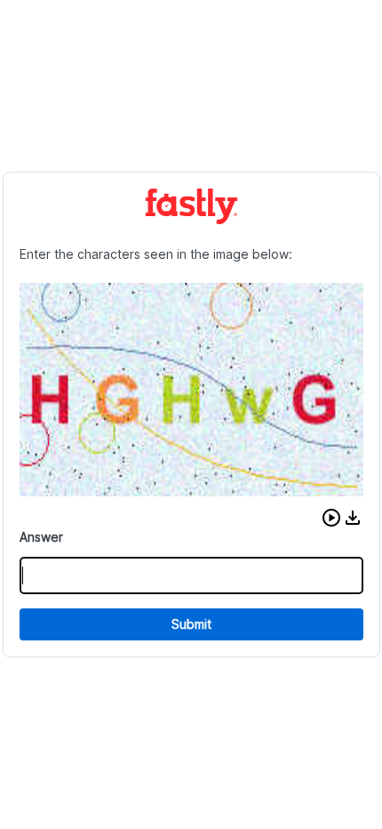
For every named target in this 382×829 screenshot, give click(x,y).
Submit (191, 624)
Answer (41, 536)
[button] (331, 517)
